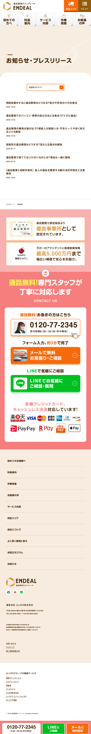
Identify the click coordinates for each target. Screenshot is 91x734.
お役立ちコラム (15, 552)
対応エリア (13, 518)
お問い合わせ (11, 643)
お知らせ (12, 564)
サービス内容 (14, 507)
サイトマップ (10, 647)
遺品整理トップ (10, 204)
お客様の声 (13, 495)
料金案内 (12, 472)
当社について (14, 529)
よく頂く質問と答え (17, 541)
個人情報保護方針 (13, 651)
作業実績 (12, 484)
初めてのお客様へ (16, 461)
